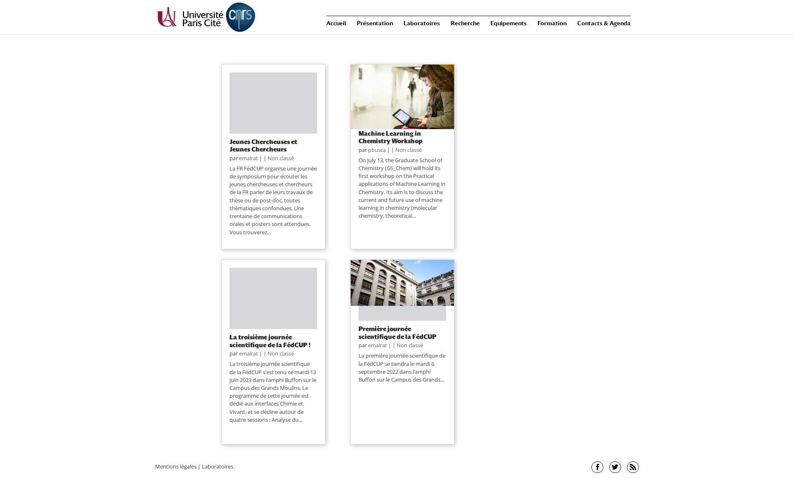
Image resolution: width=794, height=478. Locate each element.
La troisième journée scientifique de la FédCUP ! (270, 340)
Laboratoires (422, 23)
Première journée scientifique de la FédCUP (397, 332)
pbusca (377, 150)
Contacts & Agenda (604, 23)
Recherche (465, 23)
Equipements (508, 23)
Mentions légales (175, 466)
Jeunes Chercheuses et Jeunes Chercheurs (263, 145)
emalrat (248, 158)
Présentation (375, 23)
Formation (552, 23)
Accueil (336, 23)
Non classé (281, 158)
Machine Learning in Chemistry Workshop (391, 137)
